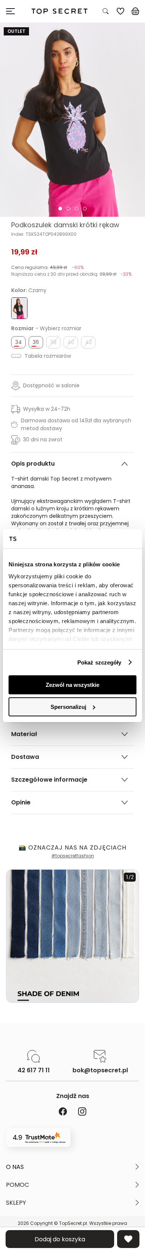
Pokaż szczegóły (99, 662)
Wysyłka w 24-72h (46, 409)
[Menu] (13, 11)
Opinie (20, 802)
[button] (72, 1167)
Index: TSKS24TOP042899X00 (44, 234)
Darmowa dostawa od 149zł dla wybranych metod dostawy (76, 424)
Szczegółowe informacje (49, 779)
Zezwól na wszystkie (72, 685)
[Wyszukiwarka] (105, 11)
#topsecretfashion (72, 856)
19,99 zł (24, 252)
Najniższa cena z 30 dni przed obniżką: (71, 274)
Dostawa (25, 757)
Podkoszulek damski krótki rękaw (65, 225)
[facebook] (63, 1112)
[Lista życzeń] (120, 11)
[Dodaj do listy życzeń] (128, 1239)
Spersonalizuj (68, 707)
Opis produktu (33, 463)
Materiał (24, 734)
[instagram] (82, 1112)
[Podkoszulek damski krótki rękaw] (72, 120)
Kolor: (28, 290)
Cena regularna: (47, 267)
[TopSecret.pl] (59, 11)
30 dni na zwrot (42, 439)
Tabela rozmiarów (47, 356)
